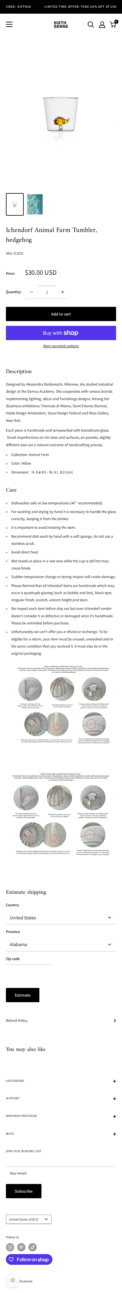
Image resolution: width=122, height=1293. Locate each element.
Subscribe (24, 1191)
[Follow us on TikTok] (32, 1247)
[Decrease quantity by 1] (31, 292)
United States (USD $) (23, 1219)
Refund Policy (17, 1020)
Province (13, 931)
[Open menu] (9, 24)
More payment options (61, 345)
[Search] (91, 24)
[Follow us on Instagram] (10, 1247)
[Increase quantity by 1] (63, 292)
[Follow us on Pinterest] (21, 1247)
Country (12, 904)
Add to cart (61, 314)
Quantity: (13, 291)
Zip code (13, 958)
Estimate (22, 995)
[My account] (102, 24)
